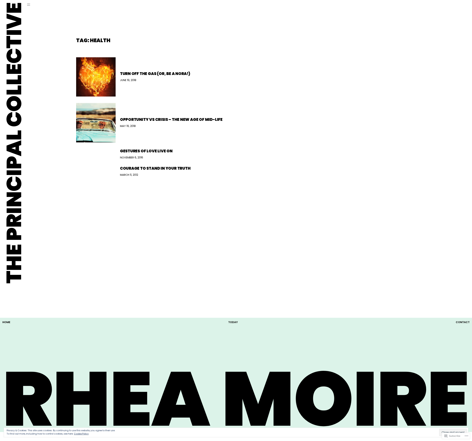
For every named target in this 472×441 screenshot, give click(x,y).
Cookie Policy (81, 433)
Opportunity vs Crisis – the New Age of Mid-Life (172, 119)
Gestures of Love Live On (146, 151)
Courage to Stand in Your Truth (155, 168)
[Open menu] (28, 4)
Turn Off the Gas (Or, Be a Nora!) (155, 73)
